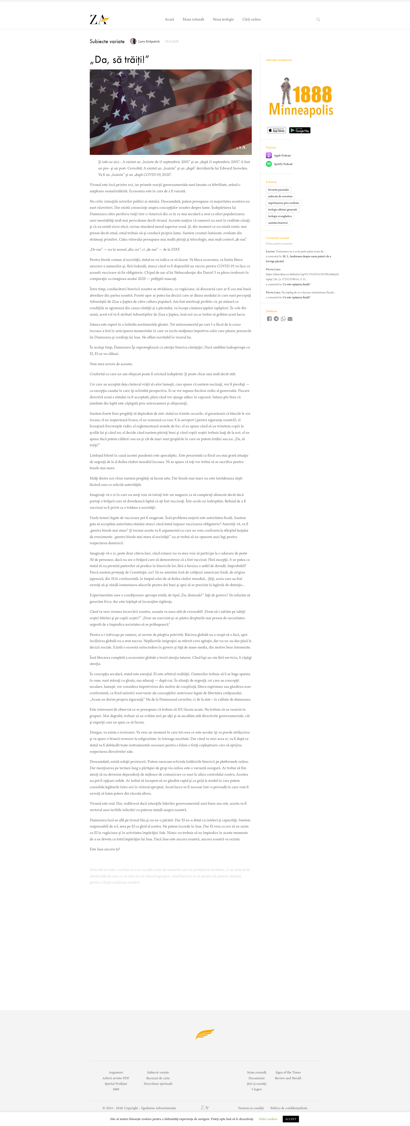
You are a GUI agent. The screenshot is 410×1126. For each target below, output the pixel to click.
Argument (116, 1072)
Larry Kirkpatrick (149, 41)
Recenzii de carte (158, 1078)
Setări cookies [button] (268, 1119)
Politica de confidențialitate (289, 1108)
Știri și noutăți (256, 1083)
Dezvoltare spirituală (158, 1083)
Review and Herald (288, 1078)
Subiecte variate (107, 41)
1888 (116, 1089)
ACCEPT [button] (290, 1119)
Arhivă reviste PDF (115, 1078)
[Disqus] (171, 942)
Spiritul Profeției (116, 1083)
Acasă (169, 19)
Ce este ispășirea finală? (296, 284)
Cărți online (251, 19)
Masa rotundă (193, 19)
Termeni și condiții (251, 1108)
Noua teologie (223, 19)
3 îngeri (256, 1089)
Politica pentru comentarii (279, 243)
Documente (257, 1078)
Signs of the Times (288, 1072)
